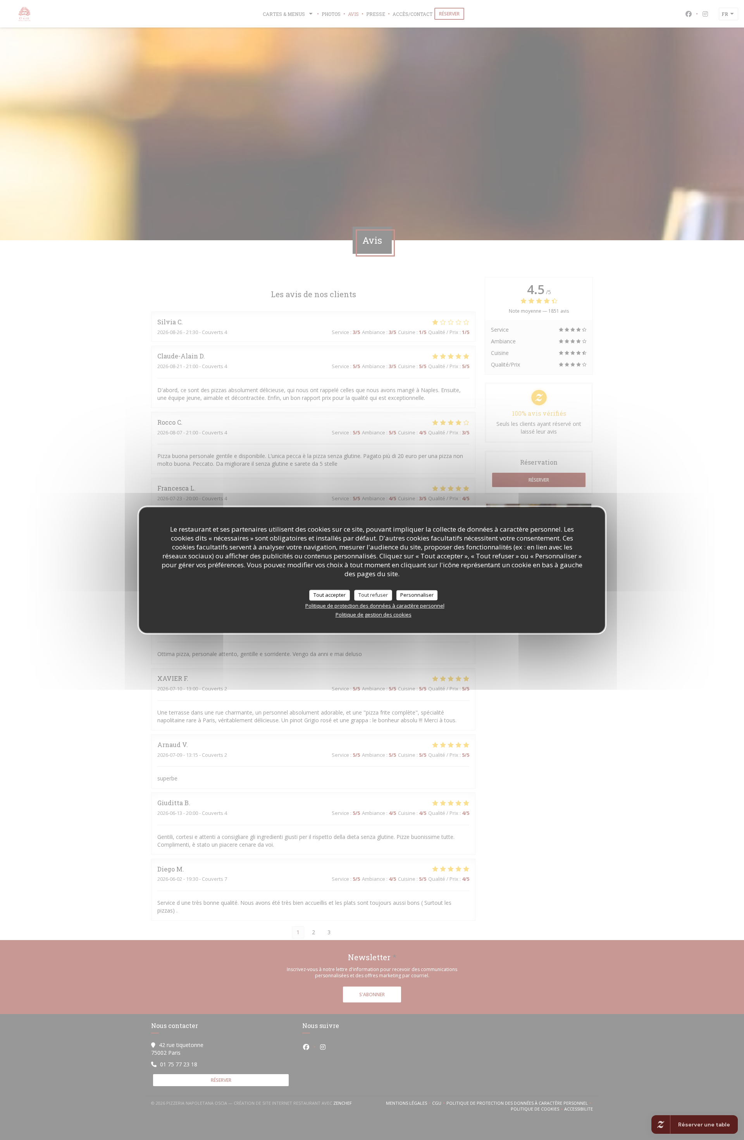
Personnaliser (417, 594)
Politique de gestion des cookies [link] (374, 614)
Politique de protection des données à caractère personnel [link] (374, 605)
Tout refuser (373, 594)
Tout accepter (329, 594)
